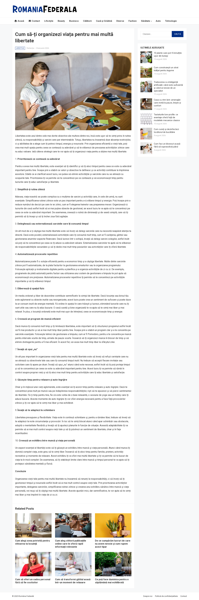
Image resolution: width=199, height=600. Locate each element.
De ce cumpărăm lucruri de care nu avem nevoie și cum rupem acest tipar (112, 543)
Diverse (120, 21)
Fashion (132, 21)
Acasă (20, 21)
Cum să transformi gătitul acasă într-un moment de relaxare (72, 581)
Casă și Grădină (104, 21)
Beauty (61, 21)
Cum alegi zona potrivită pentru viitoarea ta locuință (32, 542)
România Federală (26, 596)
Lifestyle (48, 21)
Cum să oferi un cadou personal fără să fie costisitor (32, 581)
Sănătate (145, 21)
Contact (35, 21)
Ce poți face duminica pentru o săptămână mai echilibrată (112, 581)
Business (74, 21)
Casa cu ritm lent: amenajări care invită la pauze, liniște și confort (167, 103)
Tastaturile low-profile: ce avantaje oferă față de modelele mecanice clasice (167, 117)
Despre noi (147, 596)
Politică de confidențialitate (166, 596)
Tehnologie (171, 21)
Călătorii (87, 21)
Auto (158, 21)
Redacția (30, 48)
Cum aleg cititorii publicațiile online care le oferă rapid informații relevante (70, 543)
